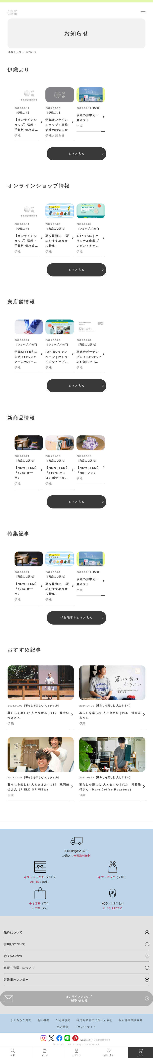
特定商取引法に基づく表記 (94, 1020)
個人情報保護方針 (131, 1020)
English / (86, 1040)
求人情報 (63, 1026)
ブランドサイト (85, 1026)
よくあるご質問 (20, 1020)
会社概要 (43, 1020)
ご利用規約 (63, 1020)
